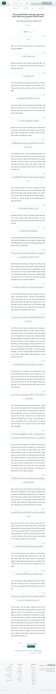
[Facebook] (54, 675)
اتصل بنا (4, 3)
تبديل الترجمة (28, 25)
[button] (33, 8)
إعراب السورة (39, 652)
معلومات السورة (33, 652)
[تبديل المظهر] (8, 3)
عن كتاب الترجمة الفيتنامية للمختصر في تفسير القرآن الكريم (23, 650)
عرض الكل (23, 646)
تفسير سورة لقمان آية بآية (37, 650)
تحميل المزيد (30, 646)
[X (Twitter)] (51, 675)
